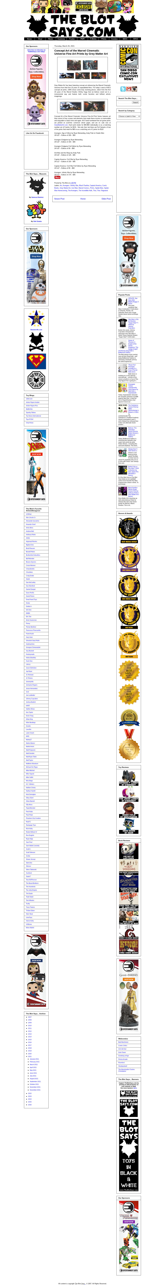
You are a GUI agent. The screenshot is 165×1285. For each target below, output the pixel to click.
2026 (30, 1105)
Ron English (30, 835)
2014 (30, 1037)
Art (61, 185)
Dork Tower (122, 1052)
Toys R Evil (29, 419)
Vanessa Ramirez (37, 197)
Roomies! (121, 1062)
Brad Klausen (30, 548)
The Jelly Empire (31, 890)
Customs (61, 39)
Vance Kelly (30, 921)
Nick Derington (31, 794)
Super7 (28, 876)
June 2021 (33, 1073)
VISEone (29, 924)
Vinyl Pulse (29, 423)
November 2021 (35, 1087)
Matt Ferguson (30, 750)
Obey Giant (29, 798)
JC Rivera (29, 678)
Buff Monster (30, 558)
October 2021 (34, 1084)
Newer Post (59, 199)
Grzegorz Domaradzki (33, 647)
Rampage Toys (31, 825)
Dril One (28, 610)
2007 (30, 1017)
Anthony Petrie (31, 534)
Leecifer (28, 729)
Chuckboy (29, 572)
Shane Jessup (30, 859)
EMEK (28, 613)
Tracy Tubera (30, 907)
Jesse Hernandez (32, 688)
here (135, 1088)
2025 (30, 1102)
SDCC (125, 39)
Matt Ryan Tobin (31, 757)
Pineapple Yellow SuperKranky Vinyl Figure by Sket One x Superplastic (133, 388)
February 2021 (34, 1062)
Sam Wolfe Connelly (32, 846)
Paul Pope (29, 815)
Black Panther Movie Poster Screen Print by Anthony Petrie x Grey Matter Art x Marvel (133, 492)
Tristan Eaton (30, 910)
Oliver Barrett (30, 801)
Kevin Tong (29, 716)
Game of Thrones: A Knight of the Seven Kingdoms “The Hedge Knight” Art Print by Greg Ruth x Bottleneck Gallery (128, 346)
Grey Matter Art (65, 188)
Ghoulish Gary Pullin (32, 640)
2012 (30, 1031)
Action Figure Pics (32, 406)
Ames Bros (29, 528)
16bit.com (29, 399)
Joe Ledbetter (30, 695)
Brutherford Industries (33, 555)
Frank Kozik (30, 634)
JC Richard (29, 675)
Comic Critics (122, 1045)
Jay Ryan (29, 671)
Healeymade (30, 654)
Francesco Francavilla (33, 630)
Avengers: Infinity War (70, 185)
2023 (30, 1096)
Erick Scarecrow (31, 620)
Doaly (28, 603)
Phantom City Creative (33, 818)
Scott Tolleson (30, 852)
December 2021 (35, 1090)
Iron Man (75, 188)
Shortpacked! (122, 1066)
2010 (30, 1025)
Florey (28, 623)
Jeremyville (29, 681)
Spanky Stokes (31, 412)
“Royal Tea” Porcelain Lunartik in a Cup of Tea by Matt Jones (132, 368)
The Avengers (73, 190)
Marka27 (29, 739)
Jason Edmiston (31, 668)
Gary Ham (29, 637)
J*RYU (28, 664)
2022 (30, 1093)
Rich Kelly (29, 828)
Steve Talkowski (31, 869)
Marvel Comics (84, 188)
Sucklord (29, 873)
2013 (30, 1034)
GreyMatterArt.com (61, 125)
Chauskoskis (30, 569)
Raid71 (28, 822)
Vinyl (40, 39)
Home (29, 39)
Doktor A (29, 606)
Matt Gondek (30, 753)
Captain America (95, 185)
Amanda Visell (31, 524)
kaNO (28, 705)
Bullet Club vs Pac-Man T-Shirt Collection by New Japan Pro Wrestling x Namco (133, 471)
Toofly (28, 904)
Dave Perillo (30, 593)
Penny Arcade (123, 1059)
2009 (30, 1023)
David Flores (30, 596)
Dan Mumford (30, 586)
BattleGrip (29, 409)
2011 (30, 1028)
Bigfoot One (30, 545)
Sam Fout (29, 842)
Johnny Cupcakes (32, 699)
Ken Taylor (29, 712)
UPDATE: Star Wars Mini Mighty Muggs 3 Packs (133, 300)
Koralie (28, 726)
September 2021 (35, 1081)
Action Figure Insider (32, 402)
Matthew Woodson (32, 763)
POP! (83, 39)
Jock (27, 692)
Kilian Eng (29, 719)
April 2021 (33, 1067)
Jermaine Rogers (31, 685)
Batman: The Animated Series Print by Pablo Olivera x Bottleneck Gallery (133, 432)
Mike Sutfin (29, 777)
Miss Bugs (29, 781)
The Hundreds (30, 886)
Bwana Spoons (31, 562)
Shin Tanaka (37, 221)
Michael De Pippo (32, 767)
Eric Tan (28, 616)
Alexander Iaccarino (32, 521)
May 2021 (33, 1070)
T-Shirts (93, 39)
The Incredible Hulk (85, 190)
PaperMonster (30, 808)
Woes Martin (30, 928)
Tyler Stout (29, 914)
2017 (30, 1045)
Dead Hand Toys (31, 599)
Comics (114, 39)
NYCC (135, 39)
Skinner (28, 866)
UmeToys (29, 917)
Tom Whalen (30, 900)
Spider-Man (99, 188)
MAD (27, 736)
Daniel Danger (31, 589)
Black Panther (84, 185)
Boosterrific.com (36, 330)
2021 (30, 1056)
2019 (30, 1051)
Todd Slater (29, 897)
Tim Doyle (29, 893)
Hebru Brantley (31, 658)
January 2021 (34, 1059)
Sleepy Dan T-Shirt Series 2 (133, 450)
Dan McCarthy (30, 582)
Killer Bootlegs (31, 722)
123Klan (29, 514)
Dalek (28, 579)
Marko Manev (30, 743)
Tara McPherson (31, 880)
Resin (50, 39)
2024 (30, 1099)
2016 (30, 1042)
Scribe (28, 856)
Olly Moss (29, 805)
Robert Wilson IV (31, 832)
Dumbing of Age (123, 1056)
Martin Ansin (30, 746)
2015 (30, 1039)
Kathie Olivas (30, 709)
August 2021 (34, 1079)
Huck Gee (29, 661)
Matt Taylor (29, 760)
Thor (94, 190)
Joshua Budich (31, 702)
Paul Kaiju (29, 811)
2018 (30, 1048)
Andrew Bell (30, 531)
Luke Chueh (30, 733)
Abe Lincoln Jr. (31, 517)
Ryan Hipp (29, 839)
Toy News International (33, 416)
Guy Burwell (30, 651)
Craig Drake (30, 576)
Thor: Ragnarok (102, 190)
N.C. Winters (30, 784)
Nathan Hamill (30, 791)
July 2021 (33, 1076)
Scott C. (28, 849)
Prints (103, 39)
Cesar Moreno (30, 565)
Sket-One (29, 863)
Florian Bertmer (31, 627)
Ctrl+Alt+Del (122, 1049)
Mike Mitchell (30, 770)
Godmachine (30, 644)
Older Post (106, 199)
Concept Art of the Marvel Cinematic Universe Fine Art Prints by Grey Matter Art (81, 52)
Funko (72, 39)
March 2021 (34, 1064)
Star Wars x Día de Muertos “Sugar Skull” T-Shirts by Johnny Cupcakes (133, 324)
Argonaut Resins (31, 541)
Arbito (28, 538)
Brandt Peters (30, 552)
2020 (30, 1054)
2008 (30, 1020)
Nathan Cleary (31, 787)
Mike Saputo (30, 774)
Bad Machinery (123, 1042)
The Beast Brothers (32, 883)
